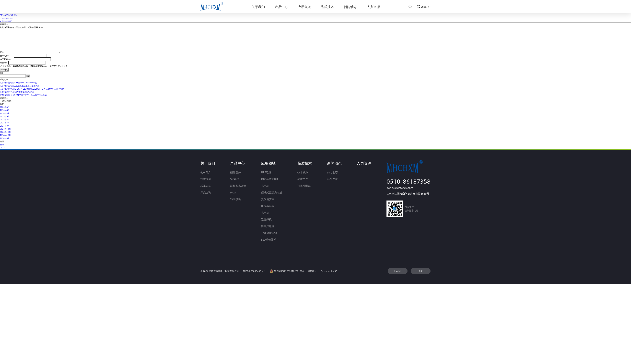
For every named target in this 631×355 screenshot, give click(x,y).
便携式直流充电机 (271, 192)
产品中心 (237, 163)
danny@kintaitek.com (399, 188)
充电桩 (265, 186)
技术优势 (205, 179)
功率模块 (235, 199)
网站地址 (4, 62)
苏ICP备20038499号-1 (254, 271)
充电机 (265, 213)
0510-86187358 (408, 181)
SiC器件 (234, 179)
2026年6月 (5, 107)
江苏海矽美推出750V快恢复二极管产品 (17, 91)
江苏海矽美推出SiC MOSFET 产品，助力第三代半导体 (23, 95)
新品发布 (332, 179)
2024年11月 (5, 131)
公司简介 (205, 172)
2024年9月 (5, 138)
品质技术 (304, 163)
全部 (2, 144)
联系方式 (205, 186)
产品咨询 (205, 192)
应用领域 (268, 163)
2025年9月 (5, 116)
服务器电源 (267, 206)
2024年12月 (5, 128)
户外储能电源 (269, 233)
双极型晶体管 (238, 186)
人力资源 (364, 163)
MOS (233, 192)
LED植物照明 (268, 239)
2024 (2, 147)
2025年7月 (5, 122)
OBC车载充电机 (270, 179)
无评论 (9, 15)
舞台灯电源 (267, 226)
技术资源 (302, 172)
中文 (421, 271)
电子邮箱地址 (6, 59)
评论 (2, 52)
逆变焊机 (266, 219)
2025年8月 (5, 119)
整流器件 (235, 172)
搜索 (1, 72)
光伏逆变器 (267, 199)
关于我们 (207, 163)
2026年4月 (5, 113)
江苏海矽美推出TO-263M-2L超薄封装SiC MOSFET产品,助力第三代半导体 (32, 88)
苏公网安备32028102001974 (289, 271)
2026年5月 (5, 110)
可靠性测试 (304, 186)
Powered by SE (329, 271)
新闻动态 (334, 163)
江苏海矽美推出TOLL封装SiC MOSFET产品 (18, 82)
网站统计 (312, 271)
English (397, 271)
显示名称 (4, 55)
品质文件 (302, 179)
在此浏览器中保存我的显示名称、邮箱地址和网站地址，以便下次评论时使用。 (35, 66)
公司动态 (332, 172)
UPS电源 (266, 172)
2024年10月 (5, 135)
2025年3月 (5, 125)
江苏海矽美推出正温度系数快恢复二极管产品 (19, 85)
